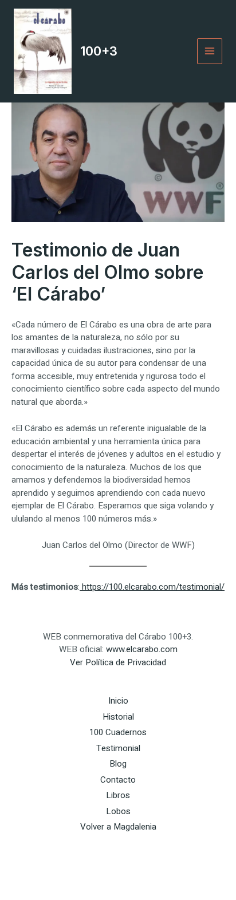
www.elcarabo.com (142, 649)
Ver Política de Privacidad (118, 662)
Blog (118, 763)
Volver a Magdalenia (118, 826)
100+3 (98, 51)
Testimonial (118, 748)
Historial (118, 716)
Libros (118, 795)
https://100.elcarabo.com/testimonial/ (152, 587)
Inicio (118, 700)
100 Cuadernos (118, 732)
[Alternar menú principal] (210, 51)
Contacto (118, 779)
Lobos (118, 811)
